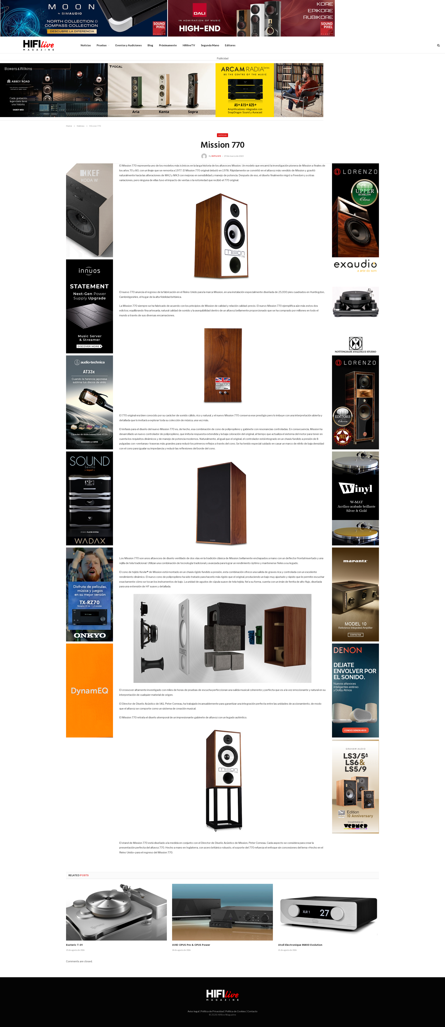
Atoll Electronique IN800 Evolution (300, 945)
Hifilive (216, 156)
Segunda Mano (210, 45)
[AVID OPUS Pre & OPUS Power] (222, 912)
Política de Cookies (235, 1011)
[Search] (438, 45)
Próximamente (168, 45)
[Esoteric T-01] (116, 912)
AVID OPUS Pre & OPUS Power (191, 945)
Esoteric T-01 (74, 945)
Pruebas (102, 45)
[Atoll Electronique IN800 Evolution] (328, 912)
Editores (230, 45)
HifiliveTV (189, 45)
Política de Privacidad (212, 1011)
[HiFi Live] (38, 45)
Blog (150, 45)
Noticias (86, 45)
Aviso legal (193, 1011)
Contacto (252, 1011)
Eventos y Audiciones (128, 45)
